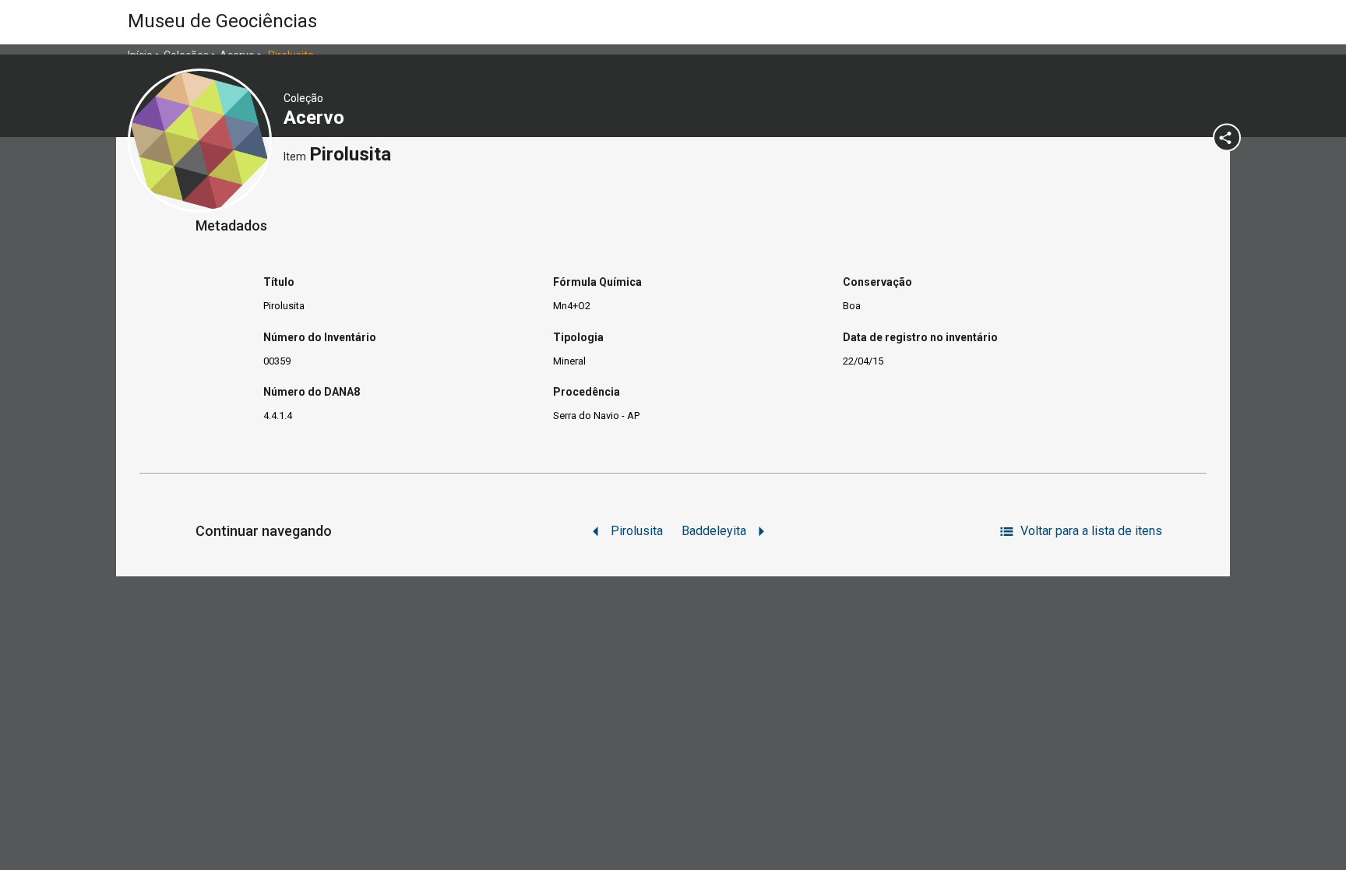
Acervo (316, 118)
